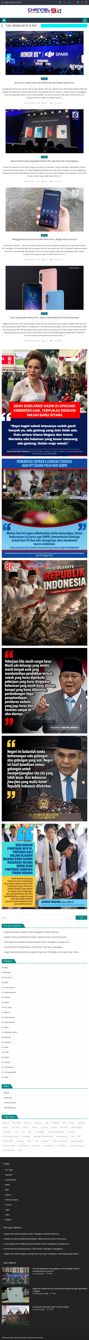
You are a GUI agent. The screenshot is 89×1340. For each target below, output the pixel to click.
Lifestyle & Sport (10, 1032)
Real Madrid (24, 1145)
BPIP (47, 1123)
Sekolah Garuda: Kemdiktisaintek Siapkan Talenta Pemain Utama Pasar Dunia (35, 937)
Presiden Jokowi (9, 1145)
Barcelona (17, 1123)
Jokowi (34, 1127)
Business (7, 972)
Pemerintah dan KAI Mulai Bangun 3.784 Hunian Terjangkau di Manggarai (33, 947)
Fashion (7, 997)
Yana (51, 1309)
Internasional (9, 1017)
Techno (44, 79)
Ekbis (6, 982)
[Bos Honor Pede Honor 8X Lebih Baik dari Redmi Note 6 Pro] (44, 53)
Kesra (6, 1027)
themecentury (37, 1338)
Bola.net (38, 1123)
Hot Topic (8, 1007)
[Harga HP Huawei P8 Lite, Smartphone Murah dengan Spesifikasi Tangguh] (15, 1295)
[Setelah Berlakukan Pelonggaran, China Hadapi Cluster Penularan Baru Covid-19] (15, 1275)
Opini (6, 1047)
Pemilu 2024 (8, 1141)
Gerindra (81, 1123)
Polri (36, 1141)
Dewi (50, 1274)
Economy (8, 977)
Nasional (7, 1037)
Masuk (6, 1093)
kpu (23, 1132)
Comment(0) (57, 103)
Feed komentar (10, 1103)
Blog (5, 967)
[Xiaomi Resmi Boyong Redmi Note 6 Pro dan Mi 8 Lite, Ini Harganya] (44, 131)
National (7, 1042)
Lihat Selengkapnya (56, 1132)
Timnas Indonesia (76, 1145)
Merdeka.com (62, 1136)
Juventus (44, 1127)
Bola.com (28, 1123)
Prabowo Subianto (59, 1141)
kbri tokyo (64, 1127)
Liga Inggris (40, 1132)
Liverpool (71, 1132)
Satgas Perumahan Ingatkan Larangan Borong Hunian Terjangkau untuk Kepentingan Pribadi (41, 952)
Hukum (7, 1012)
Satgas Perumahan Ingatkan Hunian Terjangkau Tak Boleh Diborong (31, 932)
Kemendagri (76, 1127)
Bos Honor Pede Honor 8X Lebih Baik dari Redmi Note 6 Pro (44, 82)
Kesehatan (7, 1132)
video (6, 1077)
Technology (9, 1067)
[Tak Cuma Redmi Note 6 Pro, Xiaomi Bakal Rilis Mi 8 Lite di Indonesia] (44, 288)
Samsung (36, 1145)
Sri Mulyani (61, 1145)
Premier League (77, 1141)
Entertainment (10, 992)
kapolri (54, 1127)
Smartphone (48, 1145)
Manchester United (10, 1136)
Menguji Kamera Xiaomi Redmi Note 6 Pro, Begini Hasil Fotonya (44, 239)
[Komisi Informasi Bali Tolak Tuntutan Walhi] (15, 1315)
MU (72, 1136)
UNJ (19, 1150)
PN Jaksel (20, 1141)
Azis (45, 103)
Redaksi (8, 1220)
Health (6, 1002)
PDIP (79, 1136)
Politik (6, 1052)
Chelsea (55, 1123)
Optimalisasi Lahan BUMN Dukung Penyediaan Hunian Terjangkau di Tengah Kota (36, 942)
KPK (16, 1132)
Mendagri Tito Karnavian (43, 1136)
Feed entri (8, 1098)
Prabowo (45, 1141)
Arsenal (6, 1123)
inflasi (25, 1127)
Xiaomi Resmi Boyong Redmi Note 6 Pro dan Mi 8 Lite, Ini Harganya (44, 161)
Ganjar (71, 1123)
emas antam (9, 987)
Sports (6, 1057)
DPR (63, 1123)
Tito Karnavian (9, 1150)
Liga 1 (30, 1132)
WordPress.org (10, 1108)
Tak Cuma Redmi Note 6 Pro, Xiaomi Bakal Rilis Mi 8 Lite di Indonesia (44, 317)
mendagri (26, 1136)
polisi (29, 1141)
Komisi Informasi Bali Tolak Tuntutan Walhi (50, 1307)
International (9, 1022)
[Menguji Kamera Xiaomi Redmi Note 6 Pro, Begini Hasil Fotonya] (44, 209)
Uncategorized (10, 1072)
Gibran (5, 1127)
